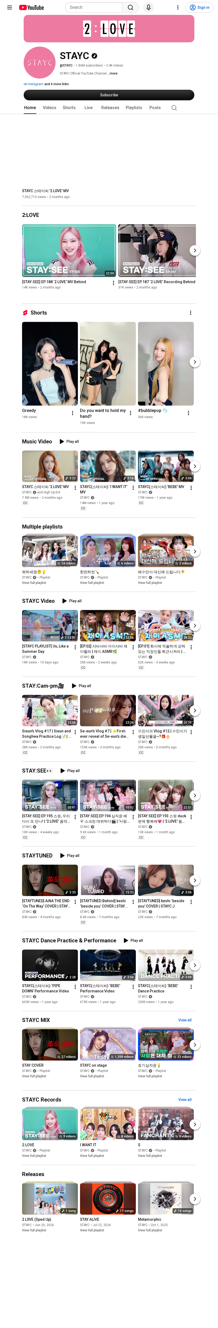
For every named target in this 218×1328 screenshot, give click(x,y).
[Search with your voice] (148, 7)
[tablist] (109, 107)
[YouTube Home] (31, 7)
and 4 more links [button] (56, 84)
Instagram (35, 84)
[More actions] (113, 283)
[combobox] (95, 7)
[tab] (30, 107)
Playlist (45, 577)
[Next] (195, 250)
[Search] (130, 7)
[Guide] (9, 7)
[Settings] (178, 7)
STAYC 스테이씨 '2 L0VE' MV (45, 191)
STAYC (85, 498)
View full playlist (34, 583)
